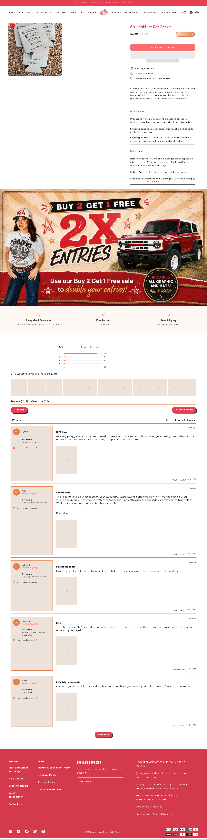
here (186, 172)
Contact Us (15, 804)
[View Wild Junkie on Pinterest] (43, 831)
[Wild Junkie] (103, 13)
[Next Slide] (194, 387)
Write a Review (187, 410)
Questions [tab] (40, 402)
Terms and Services (50, 789)
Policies (41, 761)
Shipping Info (137, 111)
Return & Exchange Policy (54, 767)
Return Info (136, 151)
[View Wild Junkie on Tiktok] (19, 831)
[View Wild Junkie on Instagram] (10, 831)
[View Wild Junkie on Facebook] (27, 831)
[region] (103, 387)
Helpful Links (13, 761)
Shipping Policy (47, 774)
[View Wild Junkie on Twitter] (35, 831)
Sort (168, 420)
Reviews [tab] (19, 402)
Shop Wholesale (18, 785)
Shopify (118, 832)
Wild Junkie (97, 832)
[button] (73, 13)
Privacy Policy (46, 782)
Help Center (15, 778)
